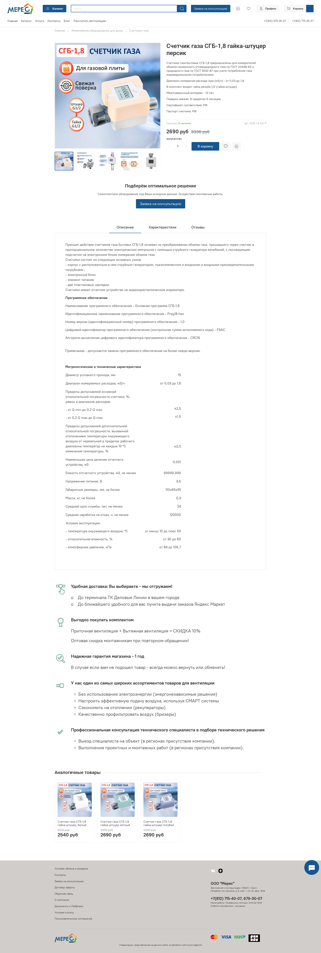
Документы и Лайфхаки (69, 906)
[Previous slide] (60, 95)
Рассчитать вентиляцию (90, 21)
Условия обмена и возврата (71, 868)
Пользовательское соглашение (73, 918)
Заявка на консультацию (210, 8)
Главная (12, 21)
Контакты (54, 21)
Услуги (39, 21)
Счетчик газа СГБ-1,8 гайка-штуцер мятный (115, 823)
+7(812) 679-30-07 (275, 20)
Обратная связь (64, 893)
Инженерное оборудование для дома (97, 30)
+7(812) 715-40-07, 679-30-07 (236, 898)
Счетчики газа (139, 30)
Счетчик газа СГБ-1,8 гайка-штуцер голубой (158, 823)
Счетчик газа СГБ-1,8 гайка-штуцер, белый (72, 823)
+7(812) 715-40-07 (303, 20)
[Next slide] (154, 95)
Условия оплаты (64, 912)
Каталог (57, 8)
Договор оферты (65, 887)
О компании (62, 900)
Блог (67, 21)
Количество (174, 139)
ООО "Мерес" (222, 883)
